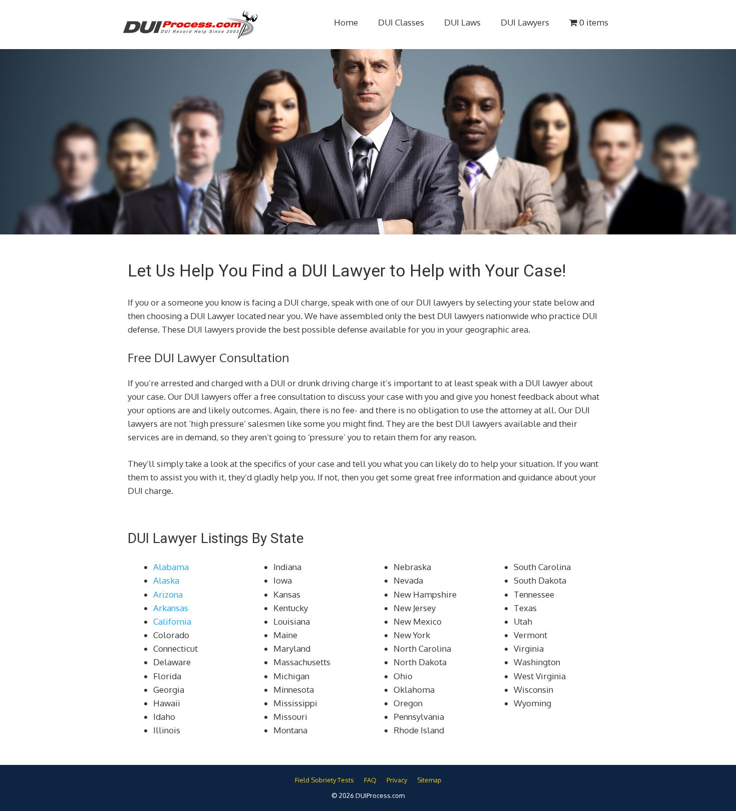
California (172, 621)
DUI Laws (462, 22)
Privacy (397, 780)
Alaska (166, 580)
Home (346, 22)
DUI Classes (401, 22)
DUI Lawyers (525, 22)
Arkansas (170, 608)
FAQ (370, 780)
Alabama (171, 567)
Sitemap (429, 780)
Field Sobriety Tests (324, 780)
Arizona (168, 594)
